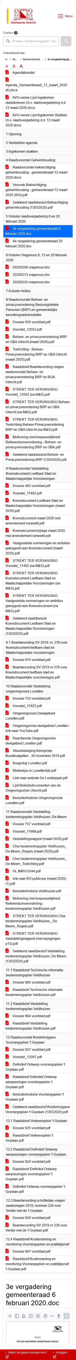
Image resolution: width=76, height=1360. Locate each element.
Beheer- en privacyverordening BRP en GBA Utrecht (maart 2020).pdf (36, 339)
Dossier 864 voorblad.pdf (31, 1016)
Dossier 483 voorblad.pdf (31, 486)
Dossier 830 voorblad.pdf (31, 322)
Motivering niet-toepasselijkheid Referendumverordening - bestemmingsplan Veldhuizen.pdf (32, 903)
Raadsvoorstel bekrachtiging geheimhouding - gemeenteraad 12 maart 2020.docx (36, 172)
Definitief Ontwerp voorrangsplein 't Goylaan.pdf (35, 1067)
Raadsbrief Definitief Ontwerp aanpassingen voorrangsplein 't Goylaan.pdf (31, 1082)
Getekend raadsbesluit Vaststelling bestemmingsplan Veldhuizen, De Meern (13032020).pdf (35, 956)
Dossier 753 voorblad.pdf (31, 698)
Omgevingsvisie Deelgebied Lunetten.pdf (30, 715)
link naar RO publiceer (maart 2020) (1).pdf (35, 881)
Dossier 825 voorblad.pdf (31, 1128)
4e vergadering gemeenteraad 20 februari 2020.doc (33, 243)
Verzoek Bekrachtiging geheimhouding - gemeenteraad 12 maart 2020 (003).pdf (36, 190)
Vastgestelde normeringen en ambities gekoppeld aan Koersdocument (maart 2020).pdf (37, 548)
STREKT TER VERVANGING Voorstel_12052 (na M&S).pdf (31, 392)
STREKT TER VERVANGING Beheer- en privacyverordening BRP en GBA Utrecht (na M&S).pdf (38, 407)
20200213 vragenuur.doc (31, 274)
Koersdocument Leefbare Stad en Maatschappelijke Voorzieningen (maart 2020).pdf (35, 506)
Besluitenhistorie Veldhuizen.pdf (36, 891)
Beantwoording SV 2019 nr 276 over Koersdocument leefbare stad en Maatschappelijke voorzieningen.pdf (36, 672)
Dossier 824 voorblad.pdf (31, 1161)
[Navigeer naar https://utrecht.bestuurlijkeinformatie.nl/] (23, 16)
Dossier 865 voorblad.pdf (31, 982)
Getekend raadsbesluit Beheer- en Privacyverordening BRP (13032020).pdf (35, 457)
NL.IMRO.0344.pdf (26, 871)
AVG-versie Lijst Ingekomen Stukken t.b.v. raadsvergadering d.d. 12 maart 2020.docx (36, 120)
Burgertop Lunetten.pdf (29, 763)
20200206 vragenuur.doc (31, 267)
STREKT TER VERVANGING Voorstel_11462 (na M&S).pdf (31, 563)
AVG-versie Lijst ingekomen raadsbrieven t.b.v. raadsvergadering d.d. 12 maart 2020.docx (35, 102)
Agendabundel (23, 72)
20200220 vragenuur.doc (31, 282)
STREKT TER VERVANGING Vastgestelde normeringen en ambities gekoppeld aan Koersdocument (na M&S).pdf (34, 603)
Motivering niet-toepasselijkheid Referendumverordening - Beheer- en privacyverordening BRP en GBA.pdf (33, 442)
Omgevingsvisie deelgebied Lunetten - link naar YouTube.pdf (37, 728)
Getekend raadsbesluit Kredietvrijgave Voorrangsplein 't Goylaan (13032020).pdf (37, 1109)
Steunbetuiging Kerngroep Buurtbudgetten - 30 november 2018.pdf (35, 753)
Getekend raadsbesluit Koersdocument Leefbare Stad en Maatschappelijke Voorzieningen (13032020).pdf (30, 626)
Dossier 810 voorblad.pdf (31, 660)
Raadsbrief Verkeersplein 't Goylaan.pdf (29, 1138)
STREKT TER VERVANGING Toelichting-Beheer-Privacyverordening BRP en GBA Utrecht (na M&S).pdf (34, 424)
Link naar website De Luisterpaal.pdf (39, 778)
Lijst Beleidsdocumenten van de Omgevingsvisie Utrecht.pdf (33, 788)
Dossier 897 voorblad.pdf (31, 1251)
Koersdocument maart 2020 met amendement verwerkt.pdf (32, 520)
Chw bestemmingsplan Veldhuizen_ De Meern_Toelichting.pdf (36, 861)
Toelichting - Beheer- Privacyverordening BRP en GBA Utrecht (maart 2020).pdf (36, 354)
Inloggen (61, 1352)
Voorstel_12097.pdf (27, 1057)
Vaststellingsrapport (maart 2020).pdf (40, 839)
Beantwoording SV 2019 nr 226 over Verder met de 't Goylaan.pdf (36, 1227)
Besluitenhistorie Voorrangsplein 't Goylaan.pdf (34, 1097)
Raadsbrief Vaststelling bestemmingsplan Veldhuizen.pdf (30, 1026)
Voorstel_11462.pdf (27, 493)
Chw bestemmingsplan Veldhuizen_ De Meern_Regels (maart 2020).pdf (36, 848)
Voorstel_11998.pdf (27, 831)
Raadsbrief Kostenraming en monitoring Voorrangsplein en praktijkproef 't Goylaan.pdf (37, 1264)
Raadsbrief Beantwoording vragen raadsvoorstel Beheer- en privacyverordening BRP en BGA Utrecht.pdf (34, 374)
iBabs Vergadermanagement (26, 1352)
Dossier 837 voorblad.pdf (31, 1049)
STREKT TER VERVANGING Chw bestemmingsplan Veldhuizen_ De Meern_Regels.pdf (35, 921)
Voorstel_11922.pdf (27, 706)
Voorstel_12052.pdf (27, 329)
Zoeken (8, 32)
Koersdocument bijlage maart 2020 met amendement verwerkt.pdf (35, 533)
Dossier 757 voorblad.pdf (31, 824)
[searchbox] (31, 41)
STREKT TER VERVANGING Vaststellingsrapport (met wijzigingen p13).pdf (32, 938)
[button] (66, 41)
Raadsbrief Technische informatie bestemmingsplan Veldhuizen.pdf (34, 992)
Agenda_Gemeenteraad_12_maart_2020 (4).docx (36, 87)
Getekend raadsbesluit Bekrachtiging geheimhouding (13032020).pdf (36, 205)
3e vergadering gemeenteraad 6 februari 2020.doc (33, 231)
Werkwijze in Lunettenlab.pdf (34, 770)
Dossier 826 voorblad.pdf (31, 1218)
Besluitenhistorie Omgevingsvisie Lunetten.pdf (34, 800)
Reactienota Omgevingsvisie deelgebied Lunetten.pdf (30, 740)
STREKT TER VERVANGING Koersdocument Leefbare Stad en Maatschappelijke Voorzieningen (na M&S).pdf (32, 580)
